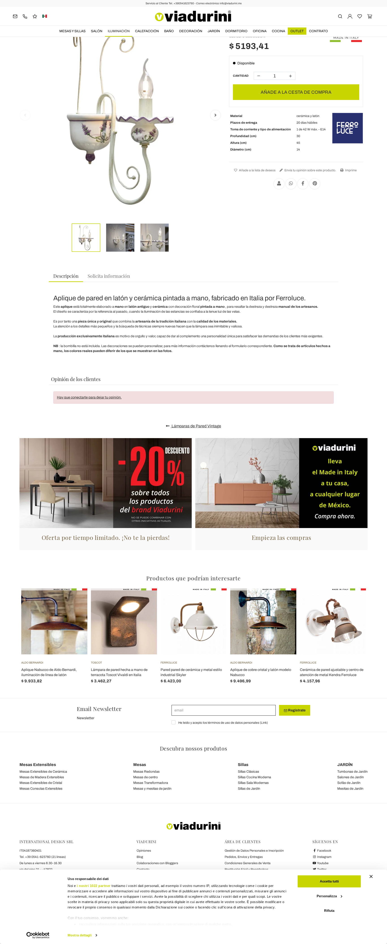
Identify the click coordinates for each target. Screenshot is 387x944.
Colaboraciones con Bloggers (157, 863)
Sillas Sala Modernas (253, 783)
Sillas (243, 764)
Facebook (323, 850)
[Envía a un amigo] (279, 183)
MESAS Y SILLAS (72, 31)
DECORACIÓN (190, 31)
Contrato (318, 31)
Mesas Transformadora (150, 783)
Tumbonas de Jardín (352, 771)
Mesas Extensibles (37, 764)
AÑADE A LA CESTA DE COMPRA (296, 92)
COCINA (278, 31)
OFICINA (260, 31)
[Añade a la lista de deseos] (75, 610)
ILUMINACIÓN (119, 31)
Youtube (322, 863)
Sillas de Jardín (249, 788)
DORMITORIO (236, 31)
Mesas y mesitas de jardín (152, 788)
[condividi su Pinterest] (314, 183)
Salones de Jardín (350, 777)
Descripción (66, 276)
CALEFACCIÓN (147, 31)
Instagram (323, 857)
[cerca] (340, 16)
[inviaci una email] (15, 16)
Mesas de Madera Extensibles (41, 777)
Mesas (139, 764)
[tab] (66, 276)
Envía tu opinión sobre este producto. (310, 170)
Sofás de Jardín (348, 783)
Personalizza (327, 896)
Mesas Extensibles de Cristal (40, 783)
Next (215, 115)
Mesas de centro (145, 777)
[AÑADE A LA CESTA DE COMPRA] (75, 599)
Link (264, 722)
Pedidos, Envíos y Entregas (244, 857)
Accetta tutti (329, 881)
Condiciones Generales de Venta (248, 863)
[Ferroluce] (347, 128)
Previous (25, 115)
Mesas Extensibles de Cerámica (43, 771)
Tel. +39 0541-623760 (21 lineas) (42, 857)
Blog (140, 857)
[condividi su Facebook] (302, 183)
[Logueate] (350, 16)
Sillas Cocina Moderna (254, 777)
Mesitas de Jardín (350, 788)
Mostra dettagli (80, 935)
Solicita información (109, 276)
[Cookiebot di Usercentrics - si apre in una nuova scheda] (38, 935)
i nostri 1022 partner (94, 886)
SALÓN (96, 31)
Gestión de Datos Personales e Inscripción (254, 850)
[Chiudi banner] (371, 876)
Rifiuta (329, 910)
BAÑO (169, 31)
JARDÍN (214, 31)
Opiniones (144, 850)
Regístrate (296, 710)
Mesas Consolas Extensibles (40, 788)
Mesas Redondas (146, 771)
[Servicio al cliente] (25, 16)
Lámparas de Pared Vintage (196, 426)
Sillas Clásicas (248, 771)
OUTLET (297, 31)
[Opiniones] (34, 16)
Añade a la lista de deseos (256, 170)
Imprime (350, 170)
